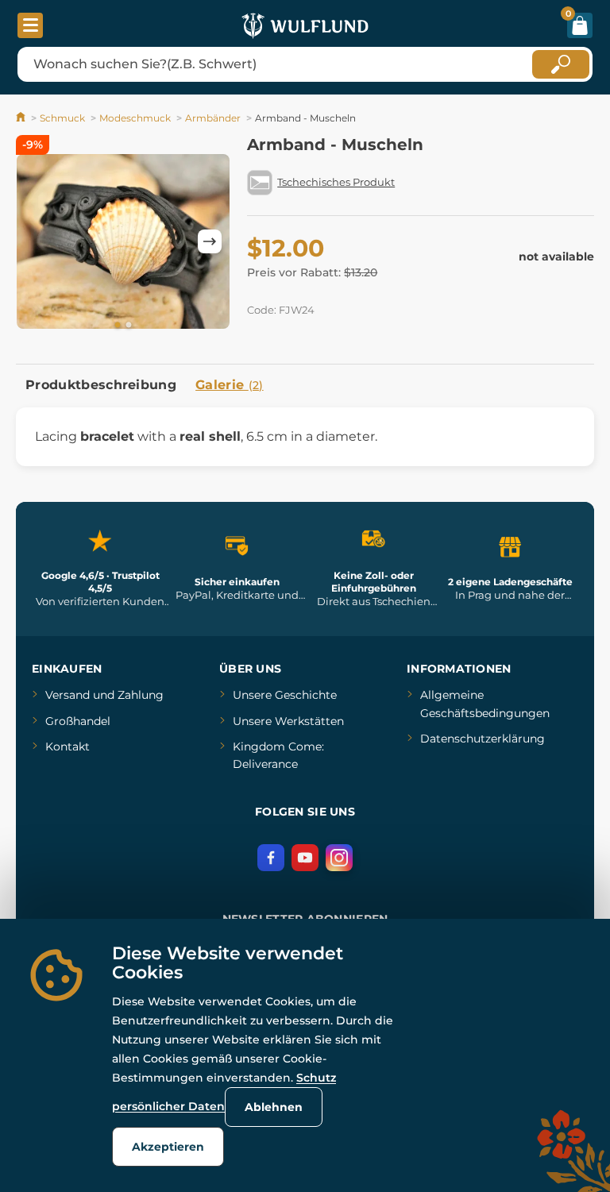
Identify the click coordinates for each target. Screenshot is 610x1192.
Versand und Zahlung (104, 695)
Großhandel (77, 721)
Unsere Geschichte (285, 695)
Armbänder (213, 118)
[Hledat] (560, 64)
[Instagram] (339, 857)
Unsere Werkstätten (288, 721)
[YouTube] (305, 857)
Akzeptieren (168, 1147)
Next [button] (210, 241)
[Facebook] (270, 857)
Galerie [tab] (229, 384)
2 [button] (128, 325)
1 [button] (117, 325)
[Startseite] (22, 118)
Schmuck (62, 118)
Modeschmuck (135, 118)
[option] (123, 241)
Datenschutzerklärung (482, 738)
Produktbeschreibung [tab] (100, 384)
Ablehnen (274, 1107)
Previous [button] (36, 241)
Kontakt (67, 746)
